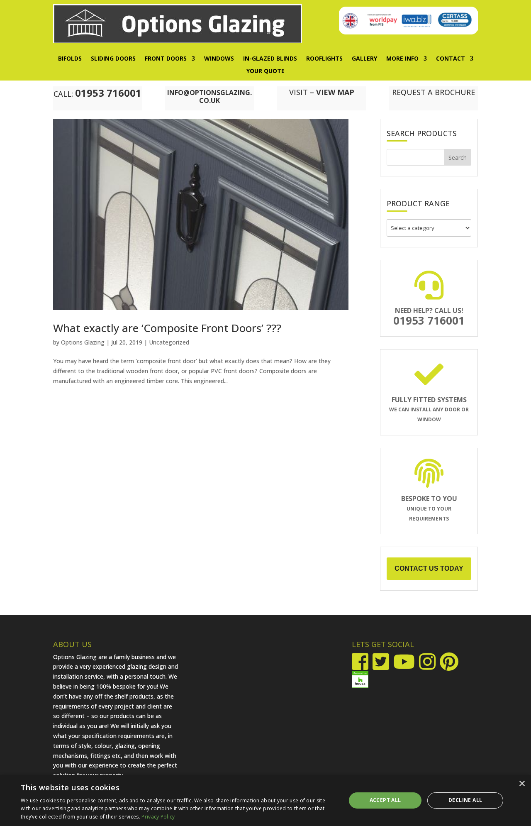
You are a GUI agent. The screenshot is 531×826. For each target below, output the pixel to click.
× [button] (522, 784)
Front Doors (166, 59)
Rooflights (324, 59)
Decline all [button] (465, 800)
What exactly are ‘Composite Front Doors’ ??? (167, 327)
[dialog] (265, 800)
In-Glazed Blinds (270, 59)
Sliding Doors (113, 59)
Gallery (364, 59)
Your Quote (265, 71)
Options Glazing (83, 342)
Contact (450, 59)
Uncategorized (169, 342)
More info (402, 59)
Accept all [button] (385, 800)
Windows (219, 59)
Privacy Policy (158, 816)
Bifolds (70, 59)
